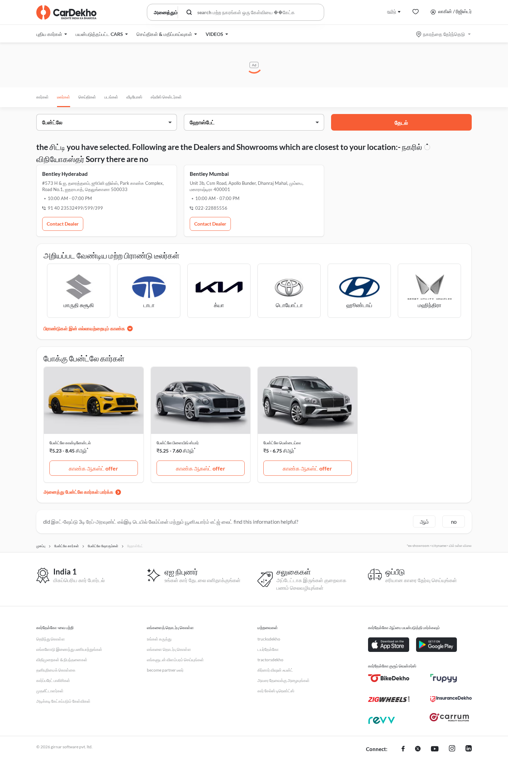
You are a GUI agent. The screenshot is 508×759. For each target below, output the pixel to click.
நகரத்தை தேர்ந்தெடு (444, 34)
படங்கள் (111, 96)
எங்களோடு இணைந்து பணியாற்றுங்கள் (69, 649)
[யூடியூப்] (435, 749)
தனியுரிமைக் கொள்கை (55, 670)
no (454, 522)
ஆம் (424, 522)
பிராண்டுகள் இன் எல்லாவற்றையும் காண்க (84, 328)
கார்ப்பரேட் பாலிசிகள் (53, 680)
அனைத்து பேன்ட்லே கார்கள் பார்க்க (78, 492)
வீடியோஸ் (134, 96)
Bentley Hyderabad (65, 174)
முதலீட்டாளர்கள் (50, 690)
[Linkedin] (468, 749)
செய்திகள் (87, 96)
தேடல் (401, 122)
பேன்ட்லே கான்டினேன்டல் (70, 442)
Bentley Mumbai (209, 174)
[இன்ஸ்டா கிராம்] (452, 749)
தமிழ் (391, 11)
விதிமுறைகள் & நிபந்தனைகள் (61, 659)
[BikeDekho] (389, 678)
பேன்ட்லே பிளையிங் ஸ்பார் (178, 442)
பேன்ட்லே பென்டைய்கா (282, 442)
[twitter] (418, 749)
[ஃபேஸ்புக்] (403, 749)
